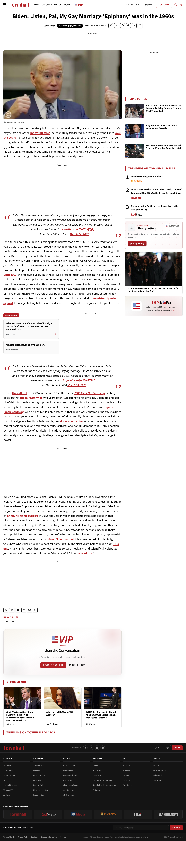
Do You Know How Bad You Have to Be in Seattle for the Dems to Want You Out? (153, 290)
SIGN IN (148, 4)
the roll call (19, 393)
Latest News (8, 770)
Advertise (126, 770)
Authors (6, 795)
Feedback (34, 837)
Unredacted (97, 775)
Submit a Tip (128, 780)
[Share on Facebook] (122, 25)
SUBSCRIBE (163, 4)
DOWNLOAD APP (130, 4)
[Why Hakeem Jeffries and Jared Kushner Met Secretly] (134, 131)
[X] (85, 747)
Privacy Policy (23, 837)
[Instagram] (91, 747)
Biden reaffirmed (31, 397)
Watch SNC (157, 780)
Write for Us (127, 785)
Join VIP (177, 747)
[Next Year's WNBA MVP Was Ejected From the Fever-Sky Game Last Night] (134, 151)
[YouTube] (102, 747)
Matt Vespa (10, 724)
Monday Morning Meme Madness (147, 176)
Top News (7, 765)
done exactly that (71, 421)
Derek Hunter (68, 770)
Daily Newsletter (159, 775)
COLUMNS (47, 4)
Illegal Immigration (40, 790)
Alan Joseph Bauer (70, 785)
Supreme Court (39, 795)
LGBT (5, 622)
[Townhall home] (13, 748)
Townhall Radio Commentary (104, 785)
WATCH (57, 4)
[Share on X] (110, 25)
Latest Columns (9, 775)
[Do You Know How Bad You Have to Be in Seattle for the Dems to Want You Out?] (153, 268)
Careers (126, 775)
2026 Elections (38, 765)
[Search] (175, 5)
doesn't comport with (62, 539)
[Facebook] (97, 747)
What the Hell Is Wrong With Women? (60, 713)
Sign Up (176, 827)
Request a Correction (49, 837)
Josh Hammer (68, 790)
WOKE (14, 622)
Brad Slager (68, 780)
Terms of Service (9, 837)
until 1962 (9, 274)
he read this (85, 553)
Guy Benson (50, 25)
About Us (126, 765)
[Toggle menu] (5, 5)
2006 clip (89, 393)
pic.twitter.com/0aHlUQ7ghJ (77, 229)
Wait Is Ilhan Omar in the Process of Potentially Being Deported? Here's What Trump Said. (163, 108)
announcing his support (22, 515)
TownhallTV (8, 790)
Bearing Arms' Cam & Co (102, 780)
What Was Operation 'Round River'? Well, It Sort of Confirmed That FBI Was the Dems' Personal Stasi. (20, 716)
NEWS (36, 4)
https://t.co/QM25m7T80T (79, 380)
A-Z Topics (38, 759)
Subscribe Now (77, 665)
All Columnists (68, 795)
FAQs (167, 747)
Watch (5, 780)
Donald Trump (39, 775)
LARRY (95, 765)
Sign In (156, 747)
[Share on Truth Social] (116, 25)
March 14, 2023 (79, 234)
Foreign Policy (38, 785)
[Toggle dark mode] (181, 5)
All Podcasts (97, 790)
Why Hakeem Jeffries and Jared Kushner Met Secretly (161, 127)
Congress (36, 770)
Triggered (97, 770)
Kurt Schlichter (52, 724)
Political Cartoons (10, 785)
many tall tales (40, 133)
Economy (37, 780)
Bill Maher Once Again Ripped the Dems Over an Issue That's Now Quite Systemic (101, 715)
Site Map (63, 837)
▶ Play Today (137, 243)
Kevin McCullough (70, 775)
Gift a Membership (160, 770)
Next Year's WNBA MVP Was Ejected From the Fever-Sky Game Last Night (164, 147)
